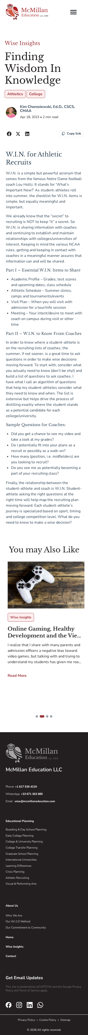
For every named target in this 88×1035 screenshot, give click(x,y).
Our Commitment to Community (26, 927)
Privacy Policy (27, 1020)
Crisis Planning (15, 872)
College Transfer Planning (22, 848)
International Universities (21, 860)
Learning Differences (18, 866)
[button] (73, 12)
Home (10, 937)
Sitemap (65, 1020)
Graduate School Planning (22, 854)
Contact (11, 956)
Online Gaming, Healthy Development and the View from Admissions (43, 632)
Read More (15, 675)
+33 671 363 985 (32, 794)
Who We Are (14, 915)
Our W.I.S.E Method (18, 921)
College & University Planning (24, 841)
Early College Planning (20, 836)
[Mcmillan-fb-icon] (8, 1005)
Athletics (15, 94)
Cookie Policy (48, 1020)
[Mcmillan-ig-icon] (19, 1005)
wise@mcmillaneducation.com (35, 801)
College (35, 94)
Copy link (74, 133)
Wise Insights (22, 43)
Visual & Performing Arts (21, 884)
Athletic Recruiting (17, 878)
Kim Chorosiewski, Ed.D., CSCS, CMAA (47, 109)
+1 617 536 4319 (26, 787)
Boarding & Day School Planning (26, 829)
